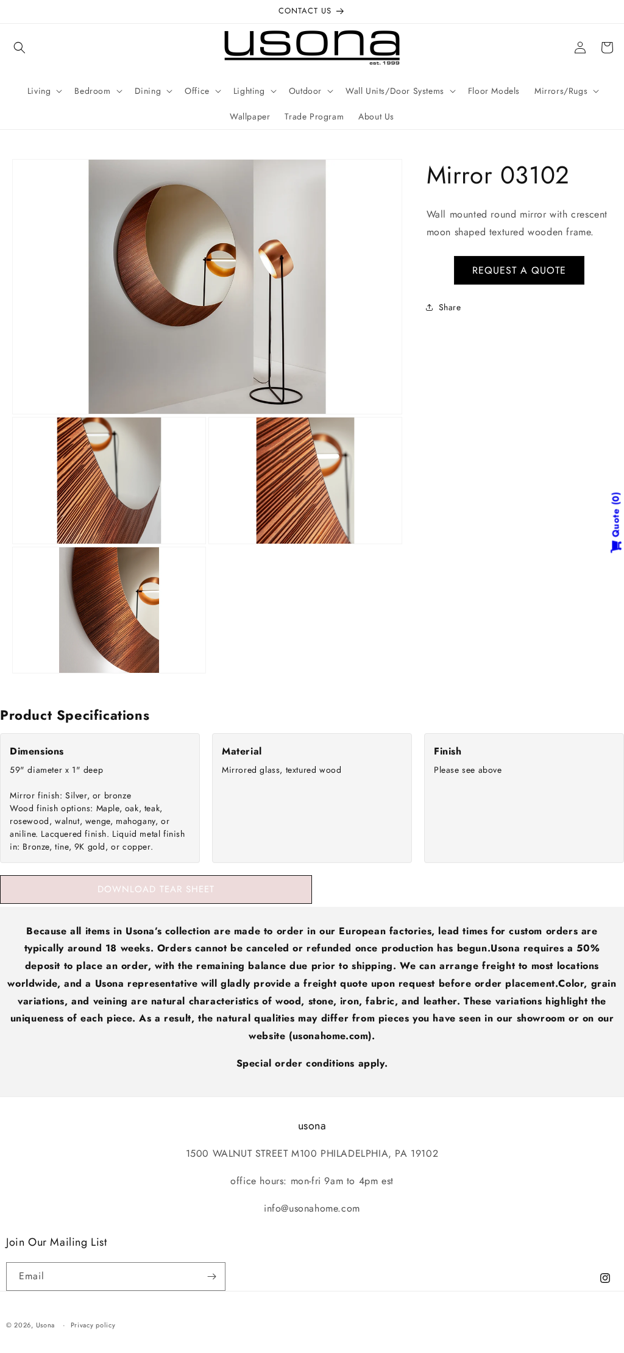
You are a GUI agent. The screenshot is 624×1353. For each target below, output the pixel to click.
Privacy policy (93, 1325)
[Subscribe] (211, 1276)
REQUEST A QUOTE (519, 270)
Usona (45, 1325)
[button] (19, 47)
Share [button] (450, 307)
